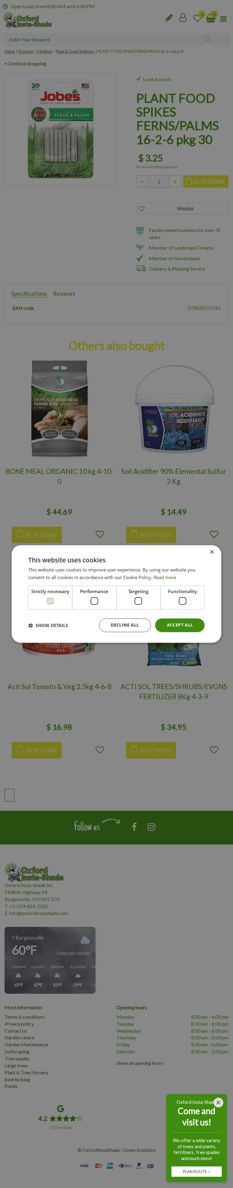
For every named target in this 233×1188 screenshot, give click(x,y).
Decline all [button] (125, 625)
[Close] (218, 1102)
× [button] (211, 552)
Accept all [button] (180, 625)
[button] (48, 625)
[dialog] (116, 594)
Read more (165, 578)
